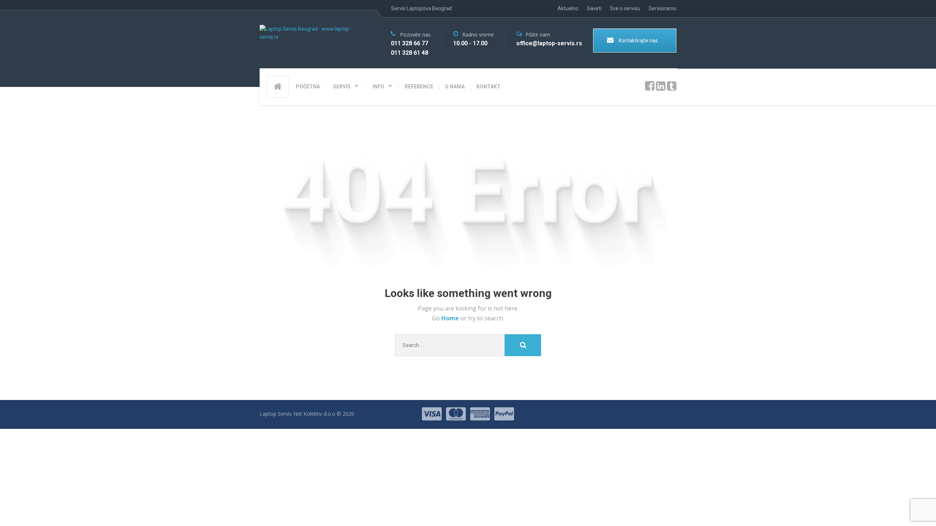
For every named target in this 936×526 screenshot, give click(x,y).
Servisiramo (662, 8)
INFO (378, 86)
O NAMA (455, 86)
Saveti (594, 8)
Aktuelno (568, 8)
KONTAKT (488, 86)
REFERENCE (419, 86)
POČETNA (308, 86)
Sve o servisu (625, 8)
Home (450, 318)
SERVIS (342, 86)
